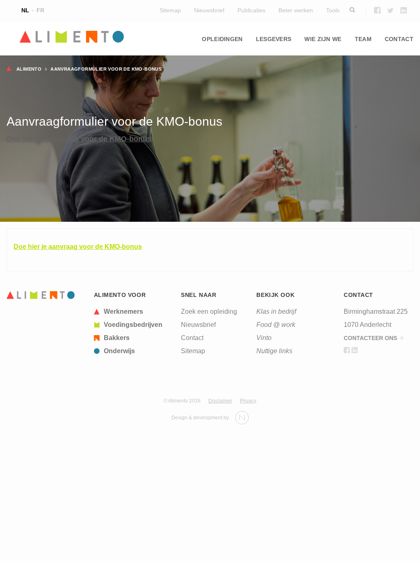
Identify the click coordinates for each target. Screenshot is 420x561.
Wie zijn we (322, 39)
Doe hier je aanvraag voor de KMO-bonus (79, 139)
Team (363, 39)
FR (40, 10)
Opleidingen (222, 39)
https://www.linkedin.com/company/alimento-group (403, 10)
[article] (134, 311)
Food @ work (275, 324)
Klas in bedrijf (276, 311)
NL (25, 10)
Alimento (28, 69)
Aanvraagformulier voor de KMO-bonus (106, 69)
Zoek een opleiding (209, 311)
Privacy (248, 401)
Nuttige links (274, 350)
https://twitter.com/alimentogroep (390, 10)
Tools (333, 10)
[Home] (41, 295)
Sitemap (170, 10)
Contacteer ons (370, 338)
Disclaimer (220, 401)
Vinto (264, 337)
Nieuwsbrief (209, 10)
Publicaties (251, 10)
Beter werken (295, 10)
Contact (399, 39)
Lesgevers (274, 39)
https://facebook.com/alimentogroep (377, 10)
